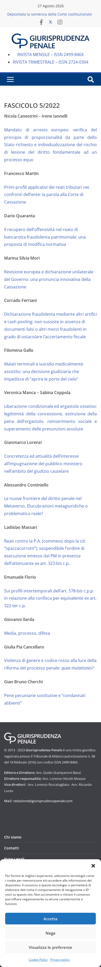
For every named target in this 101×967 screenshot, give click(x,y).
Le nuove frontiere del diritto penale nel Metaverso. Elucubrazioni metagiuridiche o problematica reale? (46, 506)
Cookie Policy (38, 959)
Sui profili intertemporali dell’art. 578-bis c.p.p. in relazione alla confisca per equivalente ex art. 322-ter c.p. (50, 598)
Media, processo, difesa (27, 633)
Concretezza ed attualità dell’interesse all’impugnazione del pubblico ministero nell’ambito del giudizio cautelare (43, 463)
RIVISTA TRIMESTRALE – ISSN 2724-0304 (50, 62)
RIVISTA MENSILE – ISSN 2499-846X (50, 54)
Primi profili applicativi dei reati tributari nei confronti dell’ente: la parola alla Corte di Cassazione (46, 194)
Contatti (11, 848)
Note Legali (14, 858)
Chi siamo (12, 837)
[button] (93, 865)
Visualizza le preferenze (50, 947)
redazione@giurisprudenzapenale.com (43, 801)
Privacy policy (60, 959)
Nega (50, 933)
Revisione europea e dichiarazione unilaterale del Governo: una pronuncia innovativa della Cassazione (48, 279)
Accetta (50, 918)
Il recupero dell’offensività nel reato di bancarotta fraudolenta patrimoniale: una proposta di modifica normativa (45, 237)
